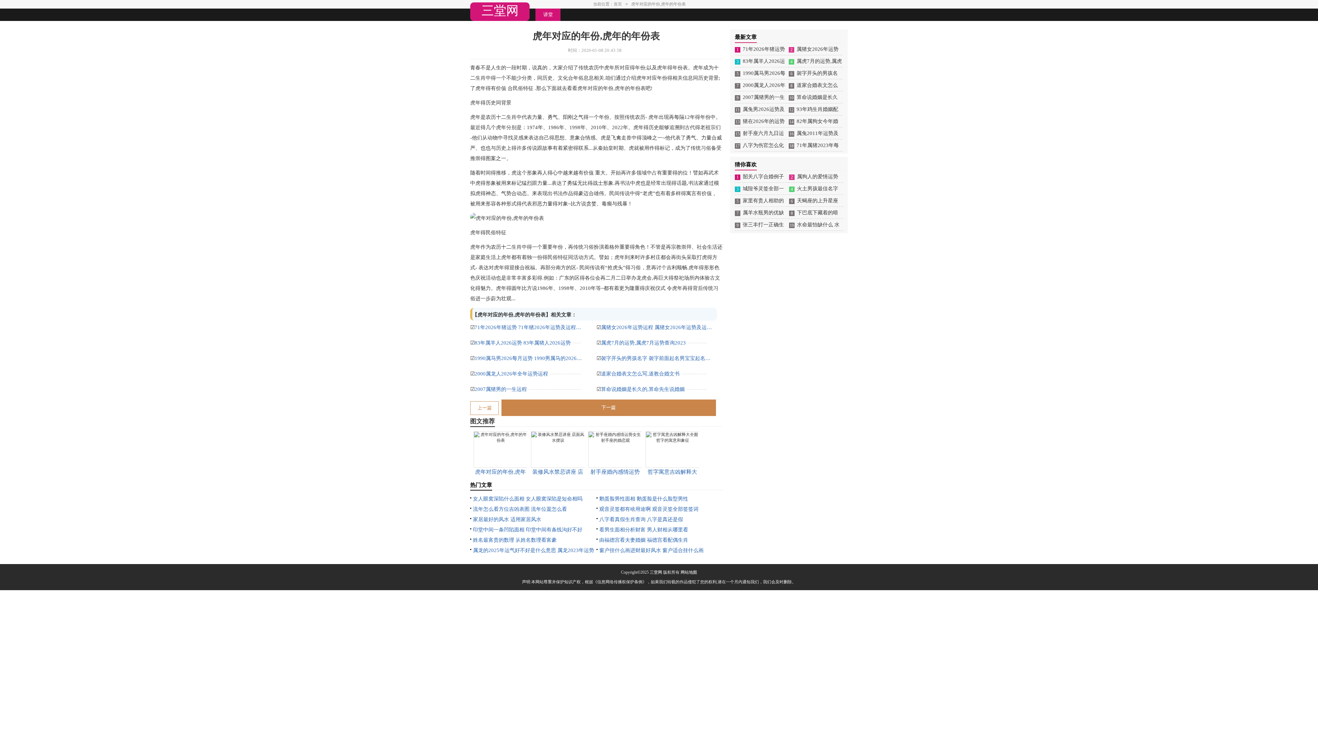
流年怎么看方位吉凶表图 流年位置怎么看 (520, 509)
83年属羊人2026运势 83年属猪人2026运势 (523, 343)
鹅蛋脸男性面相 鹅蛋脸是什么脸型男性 (643, 499)
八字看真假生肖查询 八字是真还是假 (641, 519)
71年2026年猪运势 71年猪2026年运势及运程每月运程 (531, 327)
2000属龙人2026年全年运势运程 (511, 373)
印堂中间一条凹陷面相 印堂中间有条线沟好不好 (527, 529)
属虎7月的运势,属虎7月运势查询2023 (643, 343)
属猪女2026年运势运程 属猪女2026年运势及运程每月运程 (657, 327)
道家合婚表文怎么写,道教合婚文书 (640, 373)
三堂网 (500, 11)
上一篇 (484, 408)
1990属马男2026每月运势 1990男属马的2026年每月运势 (531, 358)
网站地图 (689, 572)
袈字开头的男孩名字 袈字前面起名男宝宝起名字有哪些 (657, 358)
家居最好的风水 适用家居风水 (507, 519)
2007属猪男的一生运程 (501, 389)
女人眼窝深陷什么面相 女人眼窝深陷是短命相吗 (527, 499)
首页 (618, 4)
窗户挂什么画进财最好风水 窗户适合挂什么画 (651, 550)
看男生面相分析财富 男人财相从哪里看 (643, 529)
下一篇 (608, 407)
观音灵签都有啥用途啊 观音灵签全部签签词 (648, 509)
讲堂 (548, 14)
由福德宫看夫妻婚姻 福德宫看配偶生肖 (643, 540)
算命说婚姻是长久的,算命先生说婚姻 (643, 389)
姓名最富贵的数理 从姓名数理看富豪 (515, 540)
